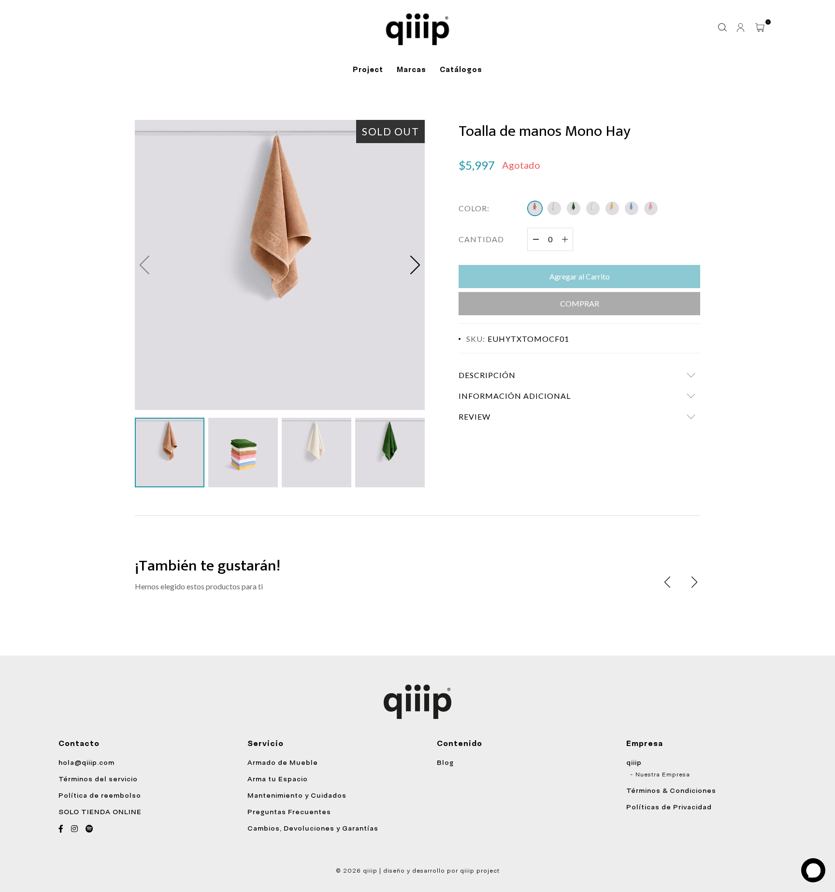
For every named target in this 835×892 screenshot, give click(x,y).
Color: (474, 208)
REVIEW (474, 416)
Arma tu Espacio (277, 779)
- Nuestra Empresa (660, 774)
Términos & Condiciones (671, 790)
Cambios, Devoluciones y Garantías (312, 828)
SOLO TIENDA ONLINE (100, 811)
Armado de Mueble (282, 762)
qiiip (634, 762)
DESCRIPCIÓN (487, 375)
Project (368, 69)
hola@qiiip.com (86, 762)
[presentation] (667, 582)
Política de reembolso (99, 795)
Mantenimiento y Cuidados (296, 795)
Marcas (411, 69)
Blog (445, 762)
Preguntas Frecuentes (289, 811)
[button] (415, 265)
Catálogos (461, 69)
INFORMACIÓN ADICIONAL (515, 395)
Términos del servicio (98, 779)
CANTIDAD (481, 239)
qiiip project (480, 871)
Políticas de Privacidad (669, 807)
